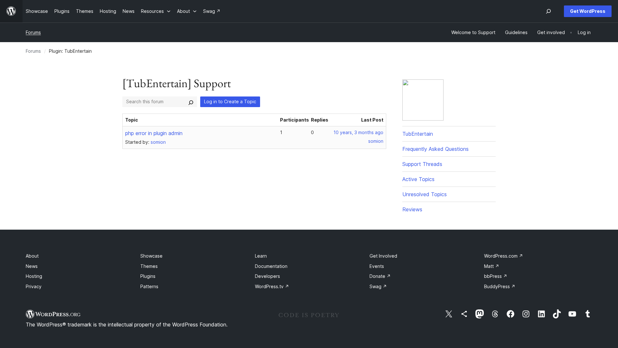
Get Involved (383, 256)
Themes (149, 266)
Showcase (151, 256)
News (32, 266)
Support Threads (422, 164)
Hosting (34, 276)
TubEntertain (417, 134)
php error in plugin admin (154, 133)
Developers (267, 276)
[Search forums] (191, 101)
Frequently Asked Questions (435, 149)
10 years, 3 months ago (358, 132)
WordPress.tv (272, 286)
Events (377, 266)
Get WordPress (587, 11)
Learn (261, 256)
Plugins (147, 276)
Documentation (271, 266)
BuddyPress (499, 286)
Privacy (34, 286)
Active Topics (418, 179)
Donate (380, 276)
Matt (491, 266)
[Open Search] (548, 11)
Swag (378, 286)
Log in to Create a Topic (230, 101)
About (32, 256)
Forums (33, 32)
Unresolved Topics (424, 194)
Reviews (412, 209)
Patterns (149, 286)
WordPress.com (503, 256)
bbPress (495, 276)
